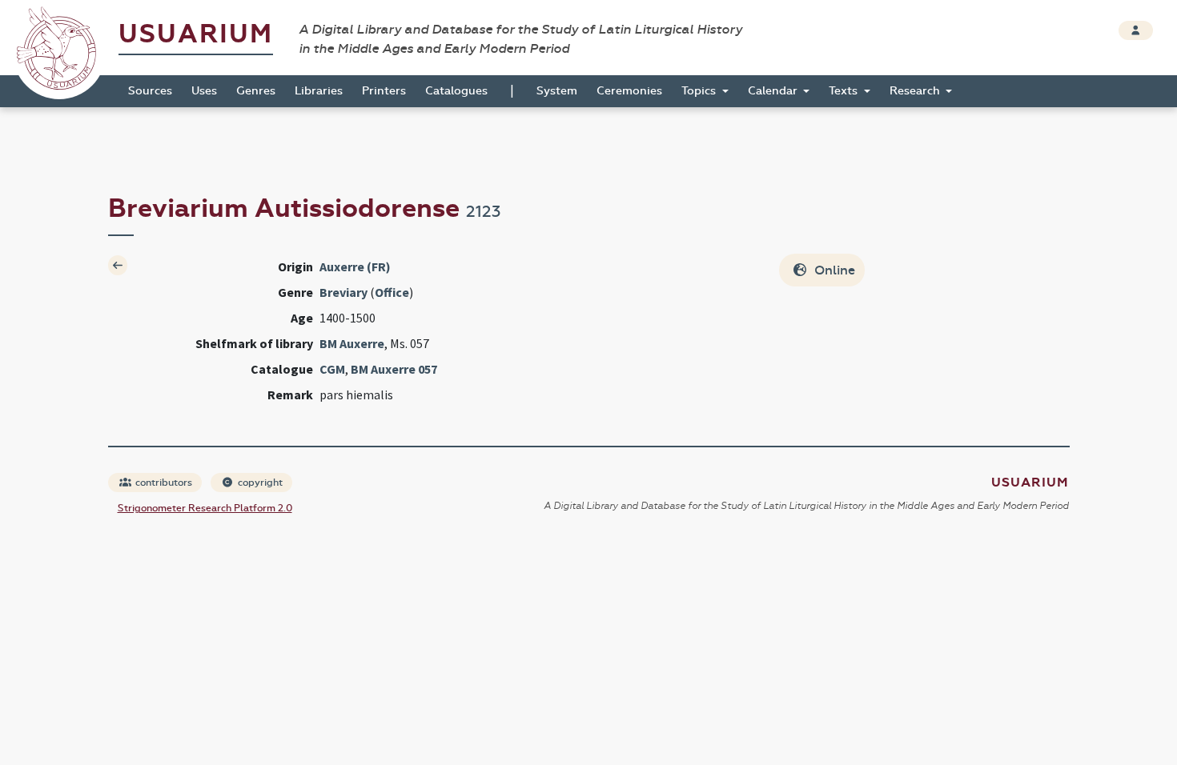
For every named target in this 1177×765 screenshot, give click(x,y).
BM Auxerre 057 (394, 369)
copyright (259, 482)
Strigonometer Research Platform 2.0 (205, 508)
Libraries (319, 91)
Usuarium (196, 34)
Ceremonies (629, 91)
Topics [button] (700, 91)
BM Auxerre (351, 343)
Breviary (343, 292)
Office (392, 292)
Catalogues (456, 91)
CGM (332, 369)
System (556, 91)
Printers (384, 91)
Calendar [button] (774, 91)
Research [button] (916, 91)
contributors (162, 482)
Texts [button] (845, 91)
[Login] (1136, 30)
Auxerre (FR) (355, 266)
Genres (255, 91)
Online (833, 270)
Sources (150, 91)
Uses (204, 91)
